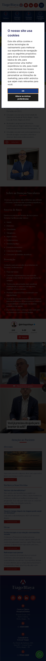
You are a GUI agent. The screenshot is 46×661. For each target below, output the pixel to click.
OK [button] (23, 91)
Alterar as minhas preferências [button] (23, 97)
